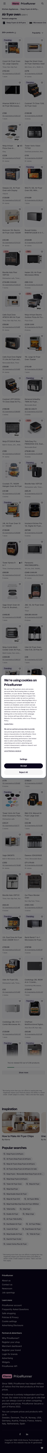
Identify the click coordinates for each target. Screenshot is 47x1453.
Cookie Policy (8, 724)
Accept (23, 766)
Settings (23, 759)
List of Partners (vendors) (12, 751)
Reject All (23, 772)
